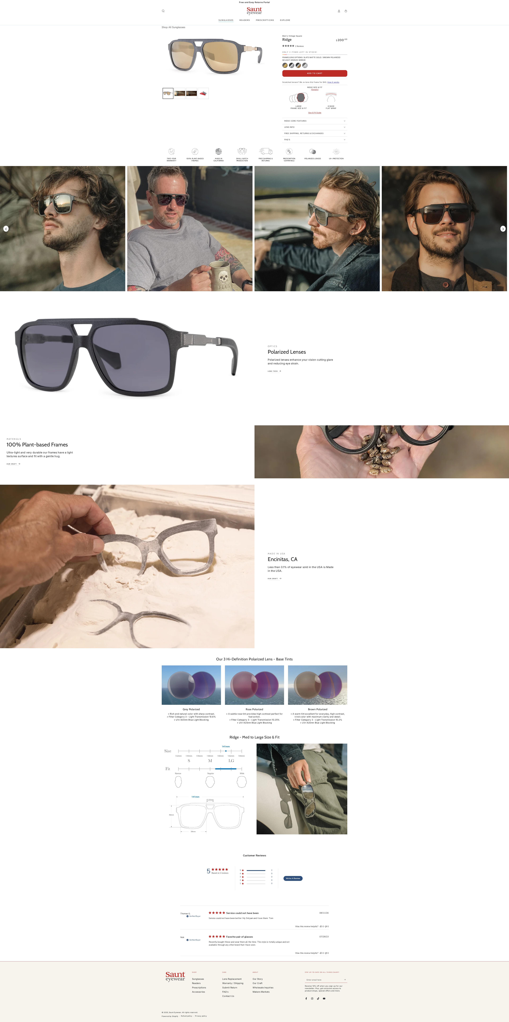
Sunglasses (198, 979)
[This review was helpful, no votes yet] (321, 926)
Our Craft (257, 983)
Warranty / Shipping (232, 983)
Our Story (258, 979)
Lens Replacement (232, 979)
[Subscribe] (345, 980)
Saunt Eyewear (175, 1012)
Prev (6, 229)
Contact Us (228, 996)
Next (503, 229)
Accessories (198, 991)
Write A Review (293, 878)
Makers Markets (261, 991)
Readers (196, 983)
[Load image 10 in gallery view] (191, 93)
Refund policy (186, 1016)
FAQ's (225, 991)
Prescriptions (199, 987)
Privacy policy (201, 1016)
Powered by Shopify (170, 1016)
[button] (163, 11)
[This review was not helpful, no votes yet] (326, 926)
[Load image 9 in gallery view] (179, 93)
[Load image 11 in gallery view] (203, 93)
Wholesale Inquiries (263, 987)
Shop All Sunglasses (173, 27)
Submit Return (229, 987)
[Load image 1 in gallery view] (168, 93)
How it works (333, 82)
